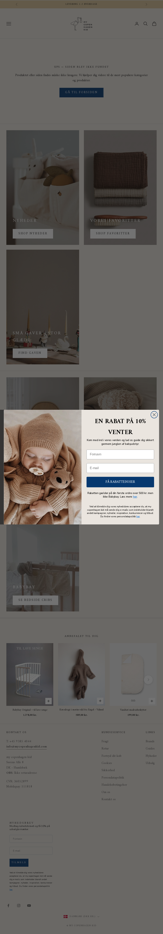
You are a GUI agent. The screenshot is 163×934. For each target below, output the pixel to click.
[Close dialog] (154, 414)
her (135, 497)
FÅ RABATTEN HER (120, 482)
